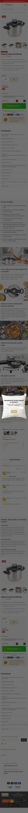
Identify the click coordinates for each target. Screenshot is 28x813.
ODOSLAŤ (14, 411)
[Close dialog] (25, 394)
